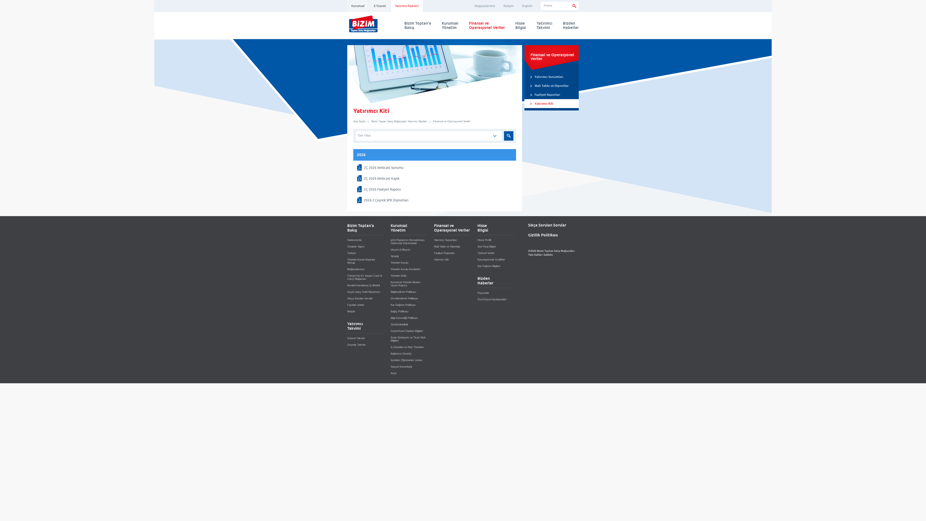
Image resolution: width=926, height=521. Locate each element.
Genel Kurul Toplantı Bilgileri (407, 330)
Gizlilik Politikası (543, 235)
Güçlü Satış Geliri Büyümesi (363, 291)
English (527, 6)
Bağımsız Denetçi (401, 353)
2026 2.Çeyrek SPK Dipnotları (386, 200)
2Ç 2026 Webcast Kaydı (382, 178)
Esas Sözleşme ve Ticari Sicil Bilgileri (408, 339)
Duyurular (483, 292)
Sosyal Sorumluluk (401, 366)
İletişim (509, 6)
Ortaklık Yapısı (356, 246)
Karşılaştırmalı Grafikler (491, 259)
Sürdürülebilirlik (399, 324)
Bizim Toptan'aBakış (417, 25)
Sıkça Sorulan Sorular (360, 298)
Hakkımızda (354, 240)
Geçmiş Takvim (356, 344)
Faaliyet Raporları (547, 94)
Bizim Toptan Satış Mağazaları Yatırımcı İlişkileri (399, 121)
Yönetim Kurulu (399, 262)
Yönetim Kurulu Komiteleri (405, 269)
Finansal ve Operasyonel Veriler (451, 121)
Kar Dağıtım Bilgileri (488, 266)
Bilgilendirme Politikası (403, 291)
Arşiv (394, 373)
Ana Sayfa (359, 121)
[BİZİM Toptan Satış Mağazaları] (363, 32)
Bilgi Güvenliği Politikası (404, 317)
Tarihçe (351, 253)
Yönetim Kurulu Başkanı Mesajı (361, 261)
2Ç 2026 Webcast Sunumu (383, 168)
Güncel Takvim (356, 338)
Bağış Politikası (400, 311)
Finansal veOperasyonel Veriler (487, 25)
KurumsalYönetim (450, 25)
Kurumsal (358, 6)
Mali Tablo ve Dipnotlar (552, 86)
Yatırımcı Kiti (544, 103)
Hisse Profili (484, 240)
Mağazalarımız (485, 6)
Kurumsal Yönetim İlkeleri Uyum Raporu (405, 284)
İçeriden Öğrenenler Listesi (406, 360)
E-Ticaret (380, 6)
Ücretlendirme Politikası (404, 298)
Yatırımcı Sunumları (549, 77)
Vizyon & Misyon (400, 249)
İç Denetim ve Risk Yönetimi (407, 347)
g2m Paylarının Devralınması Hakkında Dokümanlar (408, 242)
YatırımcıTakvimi (544, 25)
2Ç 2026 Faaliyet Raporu (382, 189)
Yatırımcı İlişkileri (407, 6)
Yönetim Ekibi (398, 275)
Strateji (395, 256)
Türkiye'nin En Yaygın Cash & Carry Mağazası (364, 277)
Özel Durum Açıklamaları (492, 299)
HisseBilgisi (520, 25)
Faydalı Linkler (355, 304)
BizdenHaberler (571, 25)
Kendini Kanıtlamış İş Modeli (363, 285)
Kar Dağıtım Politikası (403, 304)
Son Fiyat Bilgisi (486, 246)
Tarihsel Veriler (486, 253)
